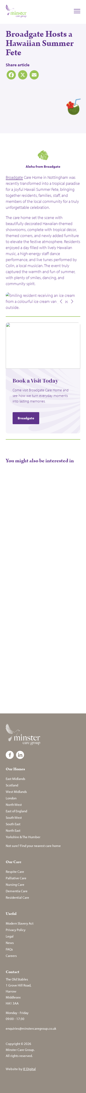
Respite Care (15, 871)
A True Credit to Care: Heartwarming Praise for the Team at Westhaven (61, 546)
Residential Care (17, 897)
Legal (10, 936)
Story (25, 558)
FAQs (9, 949)
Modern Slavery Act (19, 923)
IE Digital (29, 1069)
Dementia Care (17, 891)
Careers (11, 955)
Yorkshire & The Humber (23, 837)
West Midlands (16, 791)
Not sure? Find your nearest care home (33, 845)
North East (13, 830)
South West (14, 817)
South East (13, 824)
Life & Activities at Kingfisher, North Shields (40, 653)
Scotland (12, 785)
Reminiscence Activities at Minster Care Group (19, 543)
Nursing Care (15, 884)
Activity (12, 558)
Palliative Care (16, 878)
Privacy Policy (15, 930)
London (11, 798)
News (10, 943)
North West (14, 804)
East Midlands (15, 778)
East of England (16, 811)
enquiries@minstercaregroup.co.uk (31, 1028)
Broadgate (14, 177)
